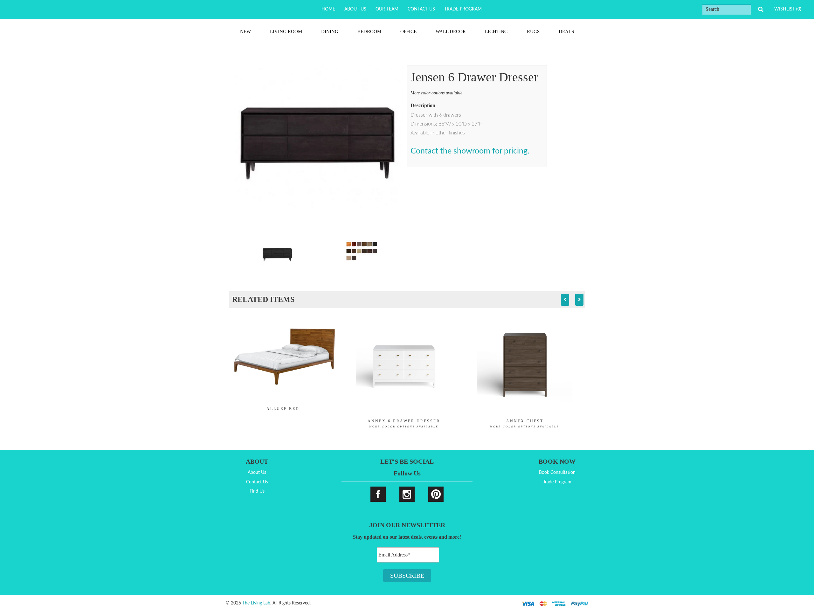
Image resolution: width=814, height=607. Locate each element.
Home (328, 9)
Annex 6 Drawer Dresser (404, 423)
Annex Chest (524, 423)
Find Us (257, 491)
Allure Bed (283, 408)
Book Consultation (557, 472)
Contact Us (421, 9)
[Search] (760, 9)
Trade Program (463, 9)
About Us (355, 9)
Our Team (387, 9)
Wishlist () (787, 9)
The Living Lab (256, 603)
